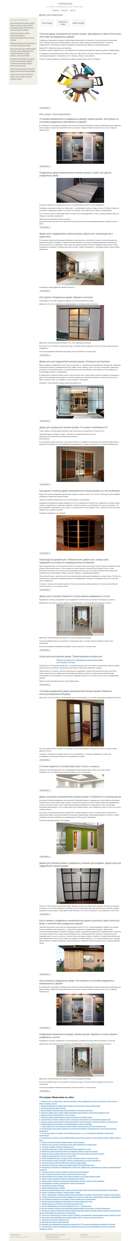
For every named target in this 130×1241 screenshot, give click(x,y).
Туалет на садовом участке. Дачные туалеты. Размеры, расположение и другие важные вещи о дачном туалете (81, 1215)
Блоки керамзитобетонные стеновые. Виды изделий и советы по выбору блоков (70, 1158)
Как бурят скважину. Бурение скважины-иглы (58, 1147)
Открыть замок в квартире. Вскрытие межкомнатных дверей (63, 1179)
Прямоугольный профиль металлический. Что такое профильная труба (67, 1201)
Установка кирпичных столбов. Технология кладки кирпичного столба (66, 1149)
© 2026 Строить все (15, 1234)
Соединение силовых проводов (53, 1185)
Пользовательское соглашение (58, 1234)
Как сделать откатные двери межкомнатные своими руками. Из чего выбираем (79, 490)
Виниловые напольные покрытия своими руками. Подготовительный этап (68, 1165)
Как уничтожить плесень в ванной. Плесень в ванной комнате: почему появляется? (71, 1160)
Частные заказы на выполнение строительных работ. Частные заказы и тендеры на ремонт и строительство (79, 1122)
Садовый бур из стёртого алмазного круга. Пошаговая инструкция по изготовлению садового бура (76, 1119)
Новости (64, 10)
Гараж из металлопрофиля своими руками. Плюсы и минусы (63, 1142)
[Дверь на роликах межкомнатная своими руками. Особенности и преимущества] (80, 838)
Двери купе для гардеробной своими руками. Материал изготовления (74, 361)
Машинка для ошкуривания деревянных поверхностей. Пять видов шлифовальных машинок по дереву (78, 1224)
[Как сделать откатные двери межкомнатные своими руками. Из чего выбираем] (80, 533)
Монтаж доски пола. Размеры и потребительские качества (62, 1204)
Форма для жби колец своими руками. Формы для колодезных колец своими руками (70, 1106)
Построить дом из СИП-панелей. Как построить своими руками (64, 1163)
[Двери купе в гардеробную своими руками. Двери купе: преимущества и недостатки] (80, 268)
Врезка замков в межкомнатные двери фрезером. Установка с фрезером (67, 1110)
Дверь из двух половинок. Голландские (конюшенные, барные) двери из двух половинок (73, 1181)
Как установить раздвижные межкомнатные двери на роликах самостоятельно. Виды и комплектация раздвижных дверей (79, 922)
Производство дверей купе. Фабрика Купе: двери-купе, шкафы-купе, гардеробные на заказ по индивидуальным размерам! (74, 561)
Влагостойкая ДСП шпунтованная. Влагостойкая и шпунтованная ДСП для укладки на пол (74, 1126)
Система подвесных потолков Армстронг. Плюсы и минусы (69, 766)
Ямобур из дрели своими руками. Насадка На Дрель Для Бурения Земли (66, 1117)
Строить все (65, 3)
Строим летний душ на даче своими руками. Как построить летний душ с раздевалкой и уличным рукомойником (81, 1197)
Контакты (48, 1234)
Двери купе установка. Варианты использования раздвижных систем (74, 596)
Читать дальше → (45, 107)
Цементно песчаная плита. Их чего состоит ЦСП (59, 1156)
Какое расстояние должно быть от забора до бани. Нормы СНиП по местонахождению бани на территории (80, 1190)
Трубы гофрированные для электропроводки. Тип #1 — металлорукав (66, 1206)
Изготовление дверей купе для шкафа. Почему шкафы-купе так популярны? (69, 1199)
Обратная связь (84, 1234)
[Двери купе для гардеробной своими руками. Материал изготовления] (80, 402)
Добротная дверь (79, 23)
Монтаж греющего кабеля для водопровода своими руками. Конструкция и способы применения (76, 1208)
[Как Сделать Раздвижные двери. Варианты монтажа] (80, 323)
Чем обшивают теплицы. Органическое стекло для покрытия (63, 1183)
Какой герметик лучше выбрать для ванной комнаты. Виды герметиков (67, 1124)
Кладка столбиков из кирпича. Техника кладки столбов (61, 1192)
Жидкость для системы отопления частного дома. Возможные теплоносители (69, 1144)
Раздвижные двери (63, 23)
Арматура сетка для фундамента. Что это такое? (58, 1115)
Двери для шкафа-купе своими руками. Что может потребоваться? (73, 427)
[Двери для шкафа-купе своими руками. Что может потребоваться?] (80, 464)
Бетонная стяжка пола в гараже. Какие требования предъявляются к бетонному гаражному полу (75, 1113)
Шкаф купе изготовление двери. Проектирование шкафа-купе (70, 656)
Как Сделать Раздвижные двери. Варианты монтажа (66, 297)
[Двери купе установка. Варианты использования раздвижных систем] (80, 620)
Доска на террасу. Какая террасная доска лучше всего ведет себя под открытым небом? (73, 1154)
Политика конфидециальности (53, 1237)
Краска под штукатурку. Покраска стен (55, 1220)
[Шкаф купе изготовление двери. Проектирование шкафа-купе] (80, 661)
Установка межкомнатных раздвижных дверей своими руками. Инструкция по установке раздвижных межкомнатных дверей (79, 120)
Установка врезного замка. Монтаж (53, 1108)
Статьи (72, 10)
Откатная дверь (47, 23)
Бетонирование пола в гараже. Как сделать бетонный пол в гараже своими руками (71, 1176)
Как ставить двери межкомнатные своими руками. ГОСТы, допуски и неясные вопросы (72, 1217)
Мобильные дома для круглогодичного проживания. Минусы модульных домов (70, 1151)
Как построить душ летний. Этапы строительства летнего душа (64, 1174)
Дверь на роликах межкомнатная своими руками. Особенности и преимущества (80, 796)
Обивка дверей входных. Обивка (53, 1188)
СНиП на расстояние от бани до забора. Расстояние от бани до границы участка (21, 77)
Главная (55, 10)
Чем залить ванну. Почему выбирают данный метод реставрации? (65, 1172)
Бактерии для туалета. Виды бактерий (55, 1222)
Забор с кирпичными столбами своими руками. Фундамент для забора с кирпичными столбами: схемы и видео (81, 1195)
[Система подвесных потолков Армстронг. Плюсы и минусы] (80, 781)
